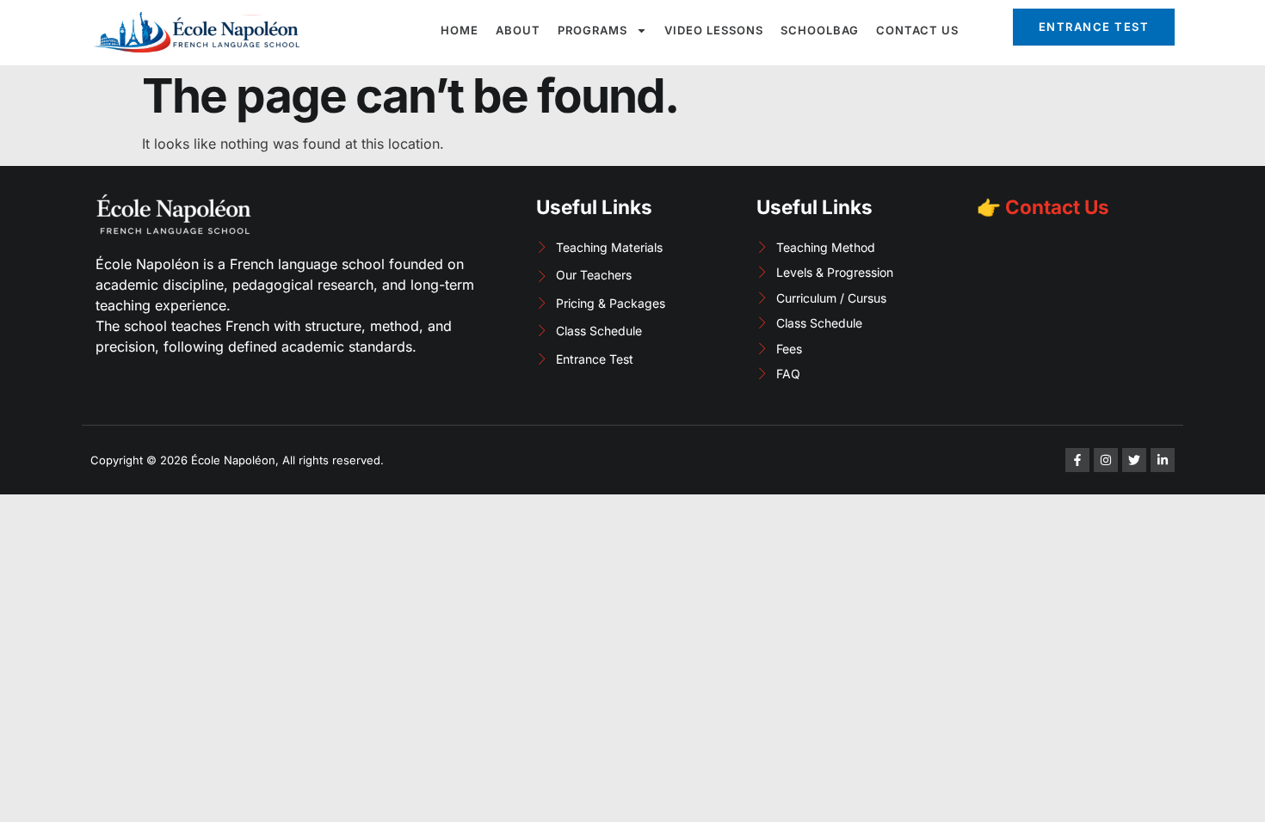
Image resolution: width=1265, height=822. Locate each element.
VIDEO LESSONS (713, 30)
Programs (592, 30)
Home (459, 30)
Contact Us (917, 30)
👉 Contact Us (1043, 206)
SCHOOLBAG (820, 30)
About (518, 30)
